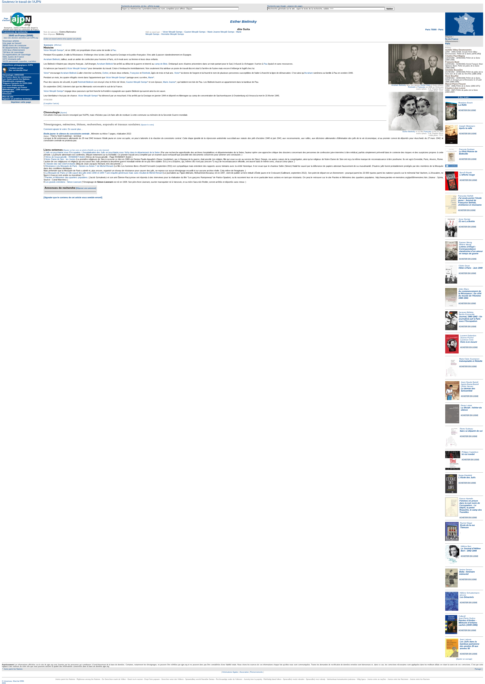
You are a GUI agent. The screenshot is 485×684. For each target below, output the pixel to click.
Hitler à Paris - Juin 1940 (471, 268)
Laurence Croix (466, 340)
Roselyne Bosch (465, 103)
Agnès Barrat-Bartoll (470, 384)
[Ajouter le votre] (147, 125)
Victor (46, 73)
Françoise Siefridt (465, 196)
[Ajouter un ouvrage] (464, 659)
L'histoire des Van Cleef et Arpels (60, 164)
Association (244, 672)
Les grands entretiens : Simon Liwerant (63, 182)
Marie (150, 77)
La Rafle (462, 105)
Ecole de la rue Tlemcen (467, 526)
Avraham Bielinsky (398, 85)
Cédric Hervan (467, 386)
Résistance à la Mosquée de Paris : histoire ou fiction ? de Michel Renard (79, 166)
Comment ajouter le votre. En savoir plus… (63, 129)
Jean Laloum (465, 639)
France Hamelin (466, 499)
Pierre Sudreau (466, 429)
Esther (105, 73)
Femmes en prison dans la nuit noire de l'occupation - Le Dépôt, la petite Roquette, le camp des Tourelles (470, 506)
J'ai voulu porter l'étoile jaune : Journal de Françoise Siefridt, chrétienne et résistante (470, 201)
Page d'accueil (6, 19)
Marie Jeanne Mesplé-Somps (220, 32)
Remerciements (256, 672)
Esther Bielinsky (409, 132)
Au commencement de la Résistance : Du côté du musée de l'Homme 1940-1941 (469, 294)
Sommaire (48, 45)
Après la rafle (465, 128)
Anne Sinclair (464, 219)
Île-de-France (451, 39)
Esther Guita (425, 85)
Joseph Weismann (467, 126)
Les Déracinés (467, 597)
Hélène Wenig (465, 244)
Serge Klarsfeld (465, 475)
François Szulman (467, 149)
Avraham (308, 73)
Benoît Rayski (466, 173)
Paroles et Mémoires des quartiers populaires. (66, 177)
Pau (114, 50)
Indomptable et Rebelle (470, 361)
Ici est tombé (468, 454)
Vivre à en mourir (468, 342)
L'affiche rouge (467, 175)
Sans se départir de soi (471, 431)
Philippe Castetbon (470, 452)
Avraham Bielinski (52, 59)
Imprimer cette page (21, 102)
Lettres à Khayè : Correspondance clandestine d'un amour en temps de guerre (471, 250)
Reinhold (411, 87)
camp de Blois (161, 64)
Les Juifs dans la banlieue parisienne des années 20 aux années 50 (469, 645)
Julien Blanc (463, 289)
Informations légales (230, 672)
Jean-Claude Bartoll (469, 382)
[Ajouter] (63, 113)
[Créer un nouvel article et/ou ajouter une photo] (62, 39)
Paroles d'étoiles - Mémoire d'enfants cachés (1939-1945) (468, 622)
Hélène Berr (466, 546)
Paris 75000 (431, 29)
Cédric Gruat (464, 266)
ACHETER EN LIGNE (467, 110)
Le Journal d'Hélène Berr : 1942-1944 (471, 549)
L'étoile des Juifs (467, 477)
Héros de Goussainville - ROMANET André (65, 157)
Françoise (421, 87)
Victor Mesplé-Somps (172, 32)
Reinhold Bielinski (86, 82)
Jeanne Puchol (466, 338)
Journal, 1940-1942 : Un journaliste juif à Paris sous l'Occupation (470, 318)
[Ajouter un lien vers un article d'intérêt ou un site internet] (86, 150)
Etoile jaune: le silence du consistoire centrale (66, 134)
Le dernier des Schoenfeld (468, 389)
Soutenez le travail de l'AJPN (21, 1)
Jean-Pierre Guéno (467, 618)
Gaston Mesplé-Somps (195, 32)
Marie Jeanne (169, 82)
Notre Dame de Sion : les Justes (60, 159)
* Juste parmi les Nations (12, 669)
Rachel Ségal (466, 523)
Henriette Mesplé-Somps (172, 34)
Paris (447, 43)
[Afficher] (57, 45)
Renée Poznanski (466, 314)
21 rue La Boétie (467, 221)
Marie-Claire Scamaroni (469, 359)
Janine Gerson (465, 570)
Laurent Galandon (468, 336)
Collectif (462, 616)
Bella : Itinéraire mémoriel (467, 573)
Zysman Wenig (465, 242)
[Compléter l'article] (51, 104)
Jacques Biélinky (466, 312)
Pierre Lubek (466, 405)
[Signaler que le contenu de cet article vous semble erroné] (73, 197)
